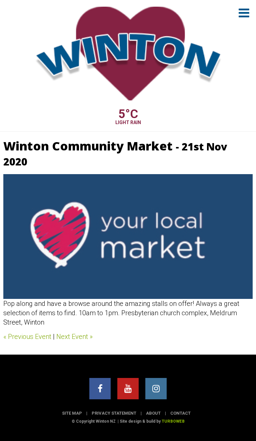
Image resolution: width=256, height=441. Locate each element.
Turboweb (173, 421)
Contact (180, 413)
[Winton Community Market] (128, 236)
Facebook (100, 388)
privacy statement (114, 413)
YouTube (128, 388)
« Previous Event (27, 337)
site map (72, 413)
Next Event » (74, 337)
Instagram (156, 388)
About (153, 413)
